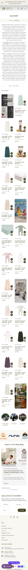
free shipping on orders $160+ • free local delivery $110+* (15, 2)
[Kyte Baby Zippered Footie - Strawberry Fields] (7, 258)
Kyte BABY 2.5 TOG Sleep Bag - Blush (7, 321)
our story (3, 530)
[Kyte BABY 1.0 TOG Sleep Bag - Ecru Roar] (7, 389)
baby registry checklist (6, 528)
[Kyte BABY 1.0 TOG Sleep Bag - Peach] (7, 285)
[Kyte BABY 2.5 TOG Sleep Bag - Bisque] (7, 205)
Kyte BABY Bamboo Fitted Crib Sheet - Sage (7, 242)
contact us (3, 526)
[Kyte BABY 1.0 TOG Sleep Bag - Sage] (21, 100)
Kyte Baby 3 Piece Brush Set (19, 162)
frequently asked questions (7, 535)
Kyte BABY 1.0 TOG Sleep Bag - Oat (7, 137)
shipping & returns (5, 533)
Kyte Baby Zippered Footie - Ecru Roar (20, 321)
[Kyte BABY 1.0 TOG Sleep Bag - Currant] (7, 362)
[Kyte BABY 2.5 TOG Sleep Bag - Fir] (21, 337)
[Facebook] (10, 517)
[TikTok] (17, 517)
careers (3, 537)
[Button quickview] (25, 102)
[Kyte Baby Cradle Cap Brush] (21, 126)
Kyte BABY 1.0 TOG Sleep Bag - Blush (7, 188)
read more (6, 483)
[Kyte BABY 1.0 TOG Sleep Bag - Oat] (7, 126)
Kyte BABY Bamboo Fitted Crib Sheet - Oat (20, 189)
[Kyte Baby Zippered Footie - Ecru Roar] (21, 311)
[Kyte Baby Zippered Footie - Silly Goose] (21, 231)
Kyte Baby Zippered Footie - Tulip (7, 347)
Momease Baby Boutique (16, 569)
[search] (18, 8)
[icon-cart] (21, 8)
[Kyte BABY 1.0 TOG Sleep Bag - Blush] (7, 178)
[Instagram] (14, 517)
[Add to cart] (11, 130)
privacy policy (4, 540)
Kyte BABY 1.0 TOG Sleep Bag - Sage (20, 111)
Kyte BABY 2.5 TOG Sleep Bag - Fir (20, 347)
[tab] (15, 105)
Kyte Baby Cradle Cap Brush (19, 137)
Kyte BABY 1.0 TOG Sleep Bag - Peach (7, 295)
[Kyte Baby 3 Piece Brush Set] (21, 152)
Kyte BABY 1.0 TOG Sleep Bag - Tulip (20, 268)
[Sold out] (25, 104)
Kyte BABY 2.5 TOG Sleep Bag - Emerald (7, 162)
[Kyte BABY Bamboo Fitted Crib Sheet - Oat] (21, 178)
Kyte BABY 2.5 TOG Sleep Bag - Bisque (7, 215)
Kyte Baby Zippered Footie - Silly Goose (20, 241)
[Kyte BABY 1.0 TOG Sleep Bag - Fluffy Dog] (21, 362)
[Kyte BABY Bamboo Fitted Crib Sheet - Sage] (7, 231)
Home (10, 20)
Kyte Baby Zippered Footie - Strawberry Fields (7, 269)
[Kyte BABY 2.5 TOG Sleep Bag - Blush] (7, 311)
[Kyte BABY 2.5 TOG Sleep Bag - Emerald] (7, 152)
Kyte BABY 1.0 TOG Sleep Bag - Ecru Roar (7, 401)
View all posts (13, 489)
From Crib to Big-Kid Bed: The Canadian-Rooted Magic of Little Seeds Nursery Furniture (14, 471)
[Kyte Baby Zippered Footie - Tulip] (7, 337)
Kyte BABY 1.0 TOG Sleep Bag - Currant (7, 373)
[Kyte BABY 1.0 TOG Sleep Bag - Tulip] (21, 258)
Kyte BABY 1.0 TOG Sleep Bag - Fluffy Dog (20, 374)
